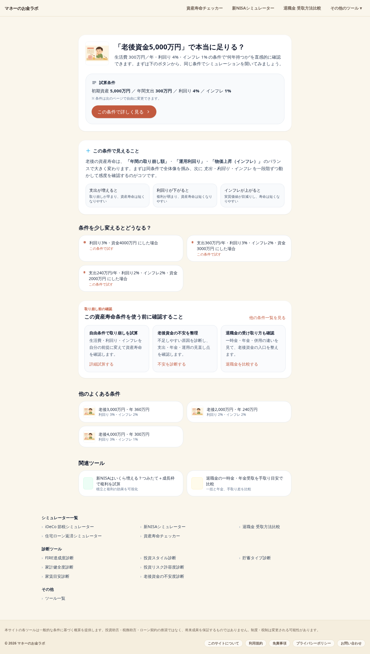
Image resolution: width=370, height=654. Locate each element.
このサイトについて (223, 643)
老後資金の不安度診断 (162, 576)
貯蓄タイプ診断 (255, 557)
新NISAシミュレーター (253, 8)
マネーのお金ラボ (21, 8)
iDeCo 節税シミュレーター (68, 526)
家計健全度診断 (57, 567)
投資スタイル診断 (158, 557)
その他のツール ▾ (346, 8)
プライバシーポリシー (313, 643)
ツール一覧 (53, 598)
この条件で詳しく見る (120, 112)
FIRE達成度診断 (58, 557)
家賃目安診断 (55, 576)
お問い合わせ (351, 643)
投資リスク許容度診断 (162, 567)
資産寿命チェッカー (204, 8)
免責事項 (279, 643)
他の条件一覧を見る (267, 317)
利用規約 (256, 643)
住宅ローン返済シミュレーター (72, 536)
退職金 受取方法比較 (302, 8)
